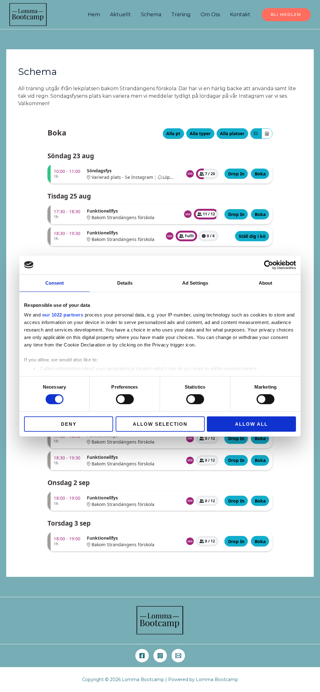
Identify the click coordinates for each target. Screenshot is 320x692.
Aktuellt (120, 14)
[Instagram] (160, 655)
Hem (94, 14)
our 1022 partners (62, 314)
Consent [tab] (54, 282)
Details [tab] (124, 282)
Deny (69, 424)
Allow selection (160, 424)
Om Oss (210, 14)
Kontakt (240, 14)
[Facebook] (142, 655)
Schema (151, 14)
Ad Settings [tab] (195, 282)
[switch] (125, 399)
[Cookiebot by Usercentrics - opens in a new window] (268, 264)
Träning (181, 14)
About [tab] (265, 282)
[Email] (178, 655)
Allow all (251, 424)
